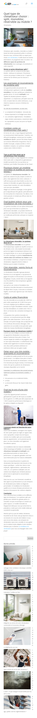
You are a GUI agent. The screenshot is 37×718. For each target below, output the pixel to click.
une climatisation (12, 57)
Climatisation (7, 25)
